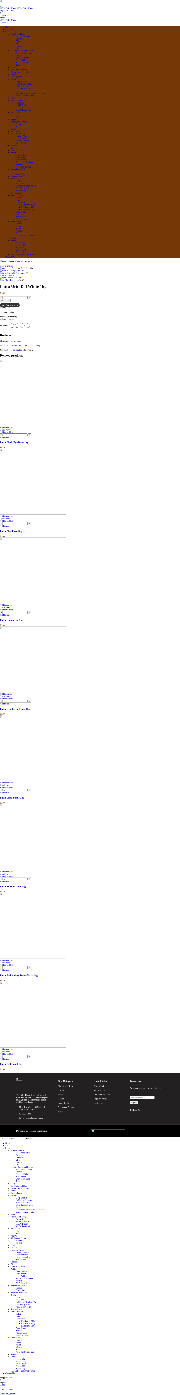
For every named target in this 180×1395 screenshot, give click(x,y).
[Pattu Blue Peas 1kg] (33, 514)
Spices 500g (21, 250)
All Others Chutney (24, 53)
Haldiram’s (20, 202)
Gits (17, 115)
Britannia (19, 39)
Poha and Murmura (19, 176)
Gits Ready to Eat (23, 188)
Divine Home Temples (20, 72)
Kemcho (19, 214)
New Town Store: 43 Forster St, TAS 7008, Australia (33, 6)
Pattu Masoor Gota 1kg (13, 886)
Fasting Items (16, 77)
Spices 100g (21, 245)
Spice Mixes (16, 221)
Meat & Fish (21, 143)
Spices (13, 240)
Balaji (18, 198)
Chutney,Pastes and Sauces (22, 51)
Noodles (14, 145)
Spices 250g (21, 247)
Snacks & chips (17, 195)
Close (2, 1380)
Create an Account (7, 1394)
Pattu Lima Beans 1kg (12, 797)
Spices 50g (20, 243)
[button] (4, 437)
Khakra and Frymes (19, 122)
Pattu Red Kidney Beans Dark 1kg (19, 975)
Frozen (13, 79)
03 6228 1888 (18, 1)
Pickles (13, 152)
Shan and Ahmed (23, 62)
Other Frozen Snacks (24, 88)
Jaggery (14, 119)
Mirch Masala (21, 216)
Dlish (18, 181)
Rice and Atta (16, 193)
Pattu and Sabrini (23, 58)
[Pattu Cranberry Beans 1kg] (33, 691)
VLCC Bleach (22, 107)
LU (17, 48)
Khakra (19, 126)
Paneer (18, 91)
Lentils (13, 129)
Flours (13, 74)
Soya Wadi (20, 174)
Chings (19, 55)
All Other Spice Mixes (25, 235)
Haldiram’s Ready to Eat (26, 186)
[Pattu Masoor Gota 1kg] (33, 869)
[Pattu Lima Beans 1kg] (33, 780)
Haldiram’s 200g (28, 205)
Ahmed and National (24, 162)
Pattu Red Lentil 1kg (11, 1064)
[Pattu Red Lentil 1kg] (33, 1047)
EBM (18, 43)
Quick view (5, 430)
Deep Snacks (21, 81)
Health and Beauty (18, 100)
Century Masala (22, 136)
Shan (18, 233)
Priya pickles (21, 157)
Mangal (19, 231)
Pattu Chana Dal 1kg (11, 620)
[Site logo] (8, 8)
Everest (19, 224)
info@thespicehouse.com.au (12, 3)
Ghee (13, 98)
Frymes (19, 124)
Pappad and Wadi (18, 169)
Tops (18, 65)
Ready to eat (16, 179)
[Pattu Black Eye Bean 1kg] (33, 425)
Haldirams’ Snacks (23, 86)
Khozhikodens (22, 219)
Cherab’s (19, 41)
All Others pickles (23, 167)
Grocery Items (22, 138)
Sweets (13, 238)
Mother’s (19, 164)
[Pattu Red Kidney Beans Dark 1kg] (33, 958)
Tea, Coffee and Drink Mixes (23, 254)
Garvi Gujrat (21, 212)
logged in (15, 350)
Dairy (13, 67)
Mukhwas (15, 131)
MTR (18, 117)
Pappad (19, 171)
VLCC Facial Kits (23, 110)
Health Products (22, 105)
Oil (12, 148)
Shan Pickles (21, 60)
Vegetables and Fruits (25, 96)
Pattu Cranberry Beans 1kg (15, 709)
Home (3, 268)
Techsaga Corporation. (37, 1131)
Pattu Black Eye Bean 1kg (14, 442)
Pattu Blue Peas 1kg (11, 531)
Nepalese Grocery (18, 133)
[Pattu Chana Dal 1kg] (33, 602)
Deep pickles (21, 155)
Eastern (19, 226)
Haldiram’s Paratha (24, 84)
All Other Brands (23, 36)
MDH (18, 228)
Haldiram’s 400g (28, 207)
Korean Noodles (23, 141)
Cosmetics (20, 103)
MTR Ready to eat (23, 190)
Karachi (19, 46)
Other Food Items (18, 150)
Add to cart (5, 300)
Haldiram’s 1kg (27, 209)
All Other (20, 183)
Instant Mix (15, 112)
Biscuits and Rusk (18, 34)
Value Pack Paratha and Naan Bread (31, 93)
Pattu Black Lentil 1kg (9, 280)
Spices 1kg (20, 252)
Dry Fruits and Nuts (19, 69)
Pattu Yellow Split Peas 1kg (11, 273)
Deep (18, 200)
